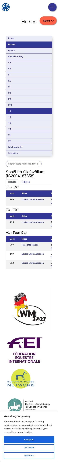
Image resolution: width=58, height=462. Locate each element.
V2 (9, 141)
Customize (29, 447)
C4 (9, 62)
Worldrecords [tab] (15, 147)
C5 (9, 68)
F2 (9, 81)
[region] (29, 436)
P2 (9, 93)
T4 (9, 129)
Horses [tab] (11, 44)
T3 (9, 123)
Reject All (29, 455)
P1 (9, 87)
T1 (9, 111)
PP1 (10, 105)
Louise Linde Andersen (33, 199)
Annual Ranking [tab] (15, 56)
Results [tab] (12, 182)
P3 (9, 99)
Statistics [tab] (13, 153)
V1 (9, 135)
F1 (9, 75)
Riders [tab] (11, 38)
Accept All (29, 439)
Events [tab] (11, 50)
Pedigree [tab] (25, 182)
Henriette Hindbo (30, 245)
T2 (9, 117)
